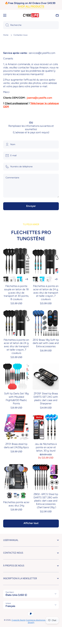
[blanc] (13, 279)
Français (10, 606)
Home (5, 35)
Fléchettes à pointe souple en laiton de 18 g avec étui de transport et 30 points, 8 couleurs (16, 293)
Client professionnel (16, 103)
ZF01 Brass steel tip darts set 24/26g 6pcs (16, 445)
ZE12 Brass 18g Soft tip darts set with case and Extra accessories (46, 343)
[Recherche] (6, 25)
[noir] (6, 279)
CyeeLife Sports (18, 620)
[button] (57, 15)
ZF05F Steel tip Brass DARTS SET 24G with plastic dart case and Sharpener (46, 398)
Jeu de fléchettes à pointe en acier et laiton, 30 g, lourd (46, 447)
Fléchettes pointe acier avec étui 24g (16, 504)
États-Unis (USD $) (16, 594)
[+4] (26, 279)
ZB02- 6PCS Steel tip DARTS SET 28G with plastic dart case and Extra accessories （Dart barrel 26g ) (46, 501)
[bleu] (20, 279)
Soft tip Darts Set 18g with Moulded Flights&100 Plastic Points (16, 398)
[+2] (56, 279)
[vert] (23, 495)
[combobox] (31, 25)
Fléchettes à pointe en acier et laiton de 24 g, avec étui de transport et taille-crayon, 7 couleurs (46, 293)
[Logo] (31, 15)
